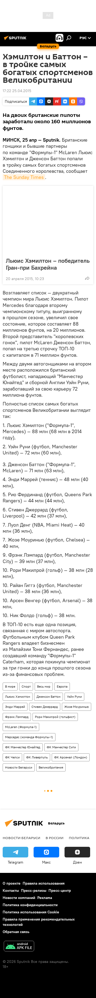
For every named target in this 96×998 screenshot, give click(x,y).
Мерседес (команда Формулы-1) (29, 737)
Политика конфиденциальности (30, 904)
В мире (10, 686)
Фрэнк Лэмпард (17, 717)
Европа (62, 686)
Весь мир (43, 686)
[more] (87, 278)
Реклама (44, 897)
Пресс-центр (60, 890)
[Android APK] (19, 947)
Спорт (26, 686)
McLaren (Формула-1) (21, 727)
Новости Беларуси (18, 767)
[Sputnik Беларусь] (16, 40)
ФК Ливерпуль (37, 757)
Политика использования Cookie (31, 912)
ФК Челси (12, 757)
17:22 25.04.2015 (17, 90)
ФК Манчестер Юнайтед (22, 747)
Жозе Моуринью (76, 707)
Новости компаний (19, 897)
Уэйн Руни (74, 697)
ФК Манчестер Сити (61, 747)
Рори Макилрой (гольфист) (55, 717)
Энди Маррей (15, 707)
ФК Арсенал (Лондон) (70, 757)
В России (54, 837)
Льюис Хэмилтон (17, 697)
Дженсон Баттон (49, 697)
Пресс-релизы (33, 890)
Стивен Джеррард (44, 707)
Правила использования (44, 883)
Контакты (11, 890)
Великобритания (51, 767)
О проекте (12, 883)
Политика (79, 837)
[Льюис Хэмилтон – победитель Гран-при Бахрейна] (48, 220)
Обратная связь (16, 931)
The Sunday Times (24, 177)
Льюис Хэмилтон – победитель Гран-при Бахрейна (48, 264)
